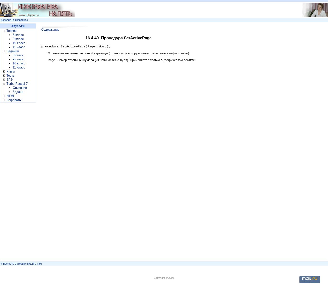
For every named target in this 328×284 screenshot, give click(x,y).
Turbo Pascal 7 (17, 83)
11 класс (19, 47)
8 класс (18, 35)
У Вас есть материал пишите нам (21, 263)
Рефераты (13, 100)
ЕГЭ (9, 79)
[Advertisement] (176, 10)
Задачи (18, 92)
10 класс (19, 43)
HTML (10, 96)
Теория (11, 31)
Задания (12, 51)
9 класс (18, 39)
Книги (10, 71)
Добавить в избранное (14, 19)
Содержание (50, 29)
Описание (20, 88)
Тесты (10, 75)
